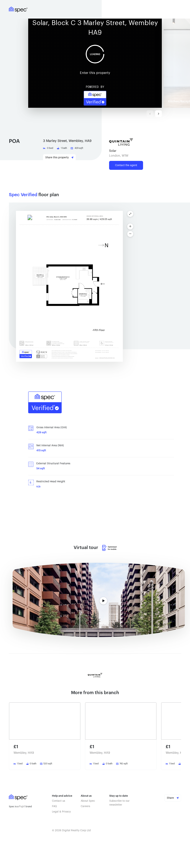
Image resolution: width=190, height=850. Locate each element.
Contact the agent (126, 165)
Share (171, 798)
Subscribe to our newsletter (119, 803)
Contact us (58, 801)
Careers (85, 806)
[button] (96, 63)
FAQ (54, 806)
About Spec (88, 801)
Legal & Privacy (61, 811)
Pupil (22, 806)
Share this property (57, 157)
